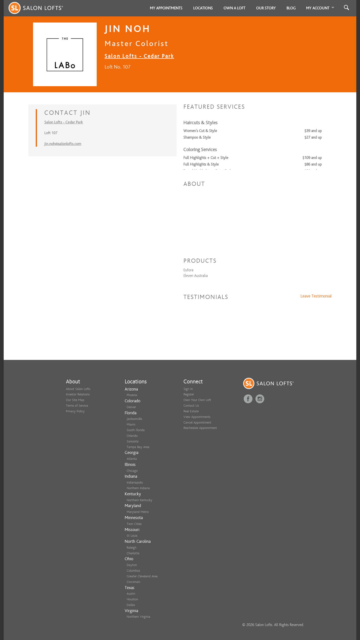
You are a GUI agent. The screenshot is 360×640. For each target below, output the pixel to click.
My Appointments (166, 8)
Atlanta (132, 459)
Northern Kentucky (139, 500)
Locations (203, 8)
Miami (131, 424)
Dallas (131, 605)
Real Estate (191, 411)
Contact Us (191, 405)
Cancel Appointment (197, 422)
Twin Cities (134, 524)
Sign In (188, 389)
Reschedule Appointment (200, 428)
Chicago (132, 471)
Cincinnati (133, 582)
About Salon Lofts (78, 389)
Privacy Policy (75, 411)
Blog (291, 8)
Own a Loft (234, 8)
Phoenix (132, 395)
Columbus (133, 570)
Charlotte (133, 553)
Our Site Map (75, 400)
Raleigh (131, 547)
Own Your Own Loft (197, 400)
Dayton (132, 565)
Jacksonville (134, 419)
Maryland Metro (138, 512)
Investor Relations (78, 394)
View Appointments (196, 417)
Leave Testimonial (316, 296)
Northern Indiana (138, 488)
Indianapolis (135, 482)
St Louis (132, 535)
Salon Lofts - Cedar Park (139, 56)
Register (188, 394)
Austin (131, 593)
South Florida (136, 430)
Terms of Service (77, 405)
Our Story (266, 8)
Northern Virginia (138, 616)
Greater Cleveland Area (142, 576)
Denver (131, 407)
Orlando (132, 436)
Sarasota (133, 441)
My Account (317, 8)
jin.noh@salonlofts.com (62, 144)
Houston (132, 599)
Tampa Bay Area (138, 447)
